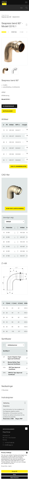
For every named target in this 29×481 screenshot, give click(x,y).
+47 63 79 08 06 (9, 442)
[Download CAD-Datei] (15, 228)
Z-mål (21, 32)
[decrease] (23, 130)
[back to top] (26, 428)
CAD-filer (14, 32)
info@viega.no (9, 445)
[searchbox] (13, 7)
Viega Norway (5, 15)
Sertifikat (6, 351)
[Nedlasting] (15, 232)
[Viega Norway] (4, 2)
